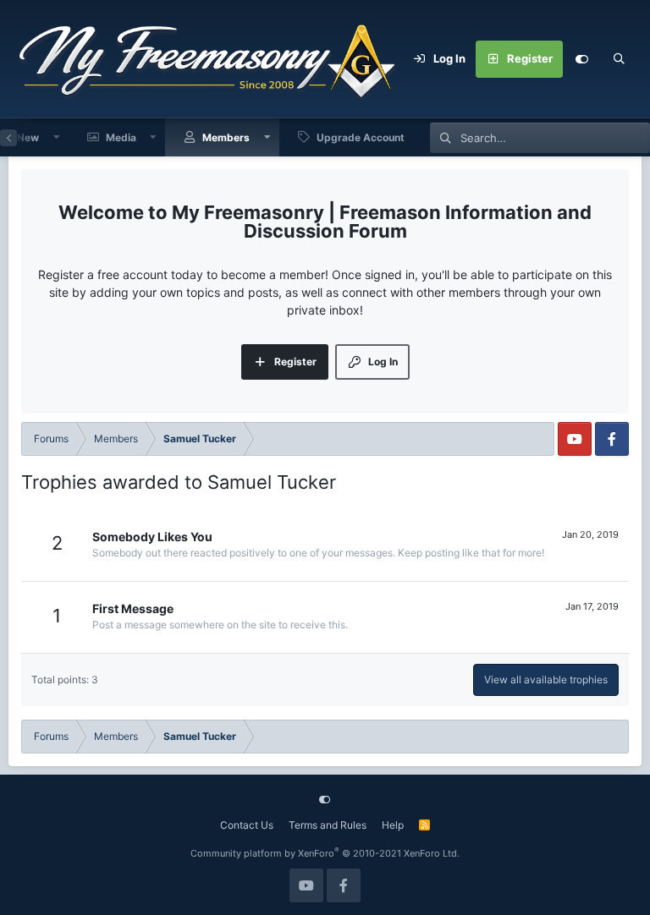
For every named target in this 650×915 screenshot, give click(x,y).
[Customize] (581, 59)
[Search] (618, 59)
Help (393, 825)
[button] (57, 137)
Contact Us (246, 825)
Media (121, 137)
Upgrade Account (361, 137)
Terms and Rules (327, 825)
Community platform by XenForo (325, 853)
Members (226, 137)
